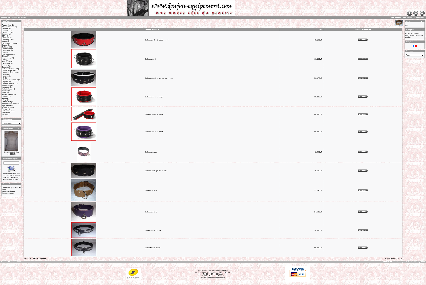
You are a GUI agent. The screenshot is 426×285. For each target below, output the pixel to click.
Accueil (4, 17)
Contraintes (6, 49)
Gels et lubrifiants (8, 69)
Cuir (3, 52)
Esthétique (6, 63)
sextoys (5, 98)
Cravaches (6, 50)
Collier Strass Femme (153, 230)
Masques (5, 87)
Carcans (5, 34)
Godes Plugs (7, 71)
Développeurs (7, 54)
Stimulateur (6, 102)
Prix (320, 29)
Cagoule (5, 30)
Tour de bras (7, 105)
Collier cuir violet (151, 212)
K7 (3, 78)
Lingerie (5, 81)
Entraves (5, 61)
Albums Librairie (8, 27)
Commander (419, 17)
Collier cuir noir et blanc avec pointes (159, 78)
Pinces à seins (7, 94)
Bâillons (5, 29)
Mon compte (396, 17)
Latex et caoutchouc (10, 80)
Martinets (5, 85)
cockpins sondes (8, 43)
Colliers (22, 17)
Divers (4, 56)
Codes (4, 45)
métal (4, 92)
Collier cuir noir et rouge (154, 97)
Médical (5, 91)
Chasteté (5, 38)
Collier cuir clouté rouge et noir (156, 40)
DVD (3, 60)
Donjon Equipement (220, 270)
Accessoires (6, 25)
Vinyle (4, 114)
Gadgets (5, 67)
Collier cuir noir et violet (154, 132)
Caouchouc (6, 32)
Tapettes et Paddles (9, 103)
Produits (5, 96)
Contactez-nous (8, 193)
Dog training (6, 58)
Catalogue (13, 17)
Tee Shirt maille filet (11, 152)
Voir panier (407, 17)
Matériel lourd (7, 89)
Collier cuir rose (151, 152)
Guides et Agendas (9, 72)
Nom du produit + (152, 29)
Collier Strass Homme (153, 248)
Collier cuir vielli (151, 190)
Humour (5, 76)
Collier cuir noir (150, 59)
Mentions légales (8, 191)
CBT (3, 36)
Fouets (4, 65)
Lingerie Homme (8, 83)
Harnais (5, 74)
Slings (4, 100)
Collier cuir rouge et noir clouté (156, 171)
